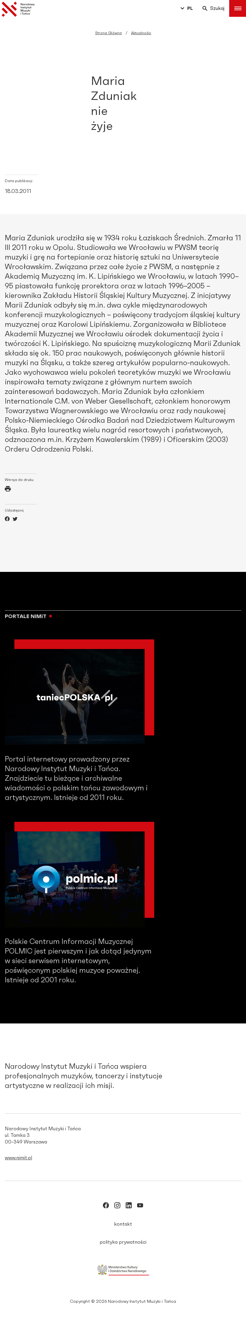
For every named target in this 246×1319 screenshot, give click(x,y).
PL (190, 8)
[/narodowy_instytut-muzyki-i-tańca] (129, 1206)
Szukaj (217, 8)
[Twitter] (15, 519)
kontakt (123, 1224)
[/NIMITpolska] (106, 1206)
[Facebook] (7, 519)
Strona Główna (108, 33)
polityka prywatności (123, 1242)
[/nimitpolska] (117, 1206)
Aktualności (141, 33)
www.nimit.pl (18, 1157)
